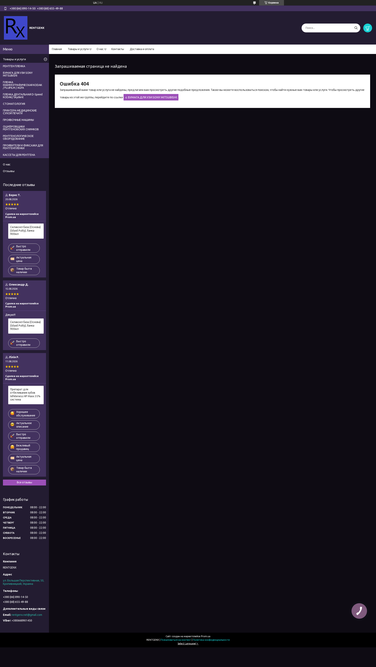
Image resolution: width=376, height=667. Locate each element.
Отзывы (8, 171)
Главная (57, 49)
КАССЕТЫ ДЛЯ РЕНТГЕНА (19, 154)
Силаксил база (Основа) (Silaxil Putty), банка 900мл (25, 230)
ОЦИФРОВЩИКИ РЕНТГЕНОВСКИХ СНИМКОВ (21, 128)
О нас (100, 49)
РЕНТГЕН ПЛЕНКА (14, 66)
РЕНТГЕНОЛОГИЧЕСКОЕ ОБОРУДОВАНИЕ (18, 137)
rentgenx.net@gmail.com (27, 614)
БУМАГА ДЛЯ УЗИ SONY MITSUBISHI (152, 97)
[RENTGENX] (15, 27)
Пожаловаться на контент (176, 640)
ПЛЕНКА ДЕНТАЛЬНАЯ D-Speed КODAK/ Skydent (22, 96)
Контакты (117, 49)
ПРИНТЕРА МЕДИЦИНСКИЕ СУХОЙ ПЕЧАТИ (20, 112)
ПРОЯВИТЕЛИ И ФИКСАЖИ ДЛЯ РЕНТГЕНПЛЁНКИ (23, 147)
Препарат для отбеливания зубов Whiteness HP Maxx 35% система (25, 394)
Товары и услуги (78, 49)
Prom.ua (205, 636)
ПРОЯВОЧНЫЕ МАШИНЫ (18, 119)
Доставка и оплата (142, 49)
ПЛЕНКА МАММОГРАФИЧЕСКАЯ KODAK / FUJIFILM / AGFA (22, 85)
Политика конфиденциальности (211, 640)
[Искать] (356, 28)
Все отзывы (24, 482)
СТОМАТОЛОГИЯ (14, 103)
